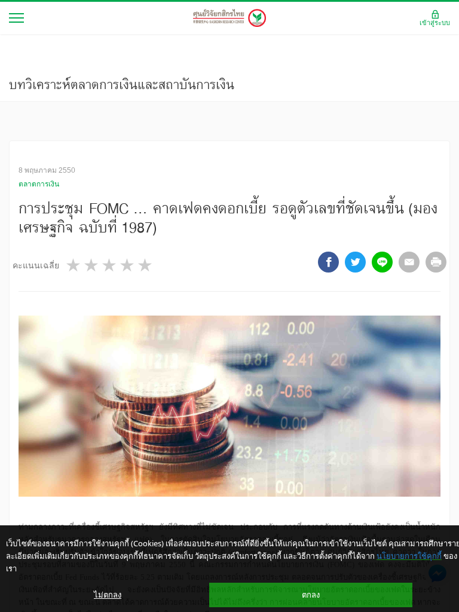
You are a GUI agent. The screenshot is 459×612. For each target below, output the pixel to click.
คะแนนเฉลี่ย (36, 265)
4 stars (128, 265)
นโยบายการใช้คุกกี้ (409, 555)
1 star (74, 265)
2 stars (92, 265)
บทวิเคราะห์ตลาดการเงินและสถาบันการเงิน (121, 84)
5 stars (146, 265)
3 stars (110, 265)
